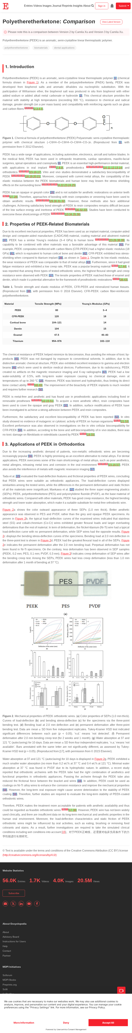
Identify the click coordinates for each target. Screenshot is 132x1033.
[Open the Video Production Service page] (121, 991)
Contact (7, 950)
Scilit (5, 989)
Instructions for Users (14, 941)
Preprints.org (10, 984)
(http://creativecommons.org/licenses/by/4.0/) (30, 855)
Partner (7, 955)
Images (47, 5)
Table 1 (84, 257)
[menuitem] (112, 6)
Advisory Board (11, 936)
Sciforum (7, 975)
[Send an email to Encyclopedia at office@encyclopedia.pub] (5, 903)
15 (63, 832)
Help (5, 946)
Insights (77, 5)
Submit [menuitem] (122, 5)
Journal (56, 5)
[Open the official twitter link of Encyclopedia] (13, 903)
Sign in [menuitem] (101, 5)
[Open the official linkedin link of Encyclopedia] (21, 903)
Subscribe (13, 893)
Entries (28, 5)
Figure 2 (8, 509)
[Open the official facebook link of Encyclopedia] (37, 903)
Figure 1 (32, 82)
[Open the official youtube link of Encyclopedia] (29, 903)
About (86, 5)
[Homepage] (5, 6)
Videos (37, 5)
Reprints (67, 5)
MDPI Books (9, 979)
